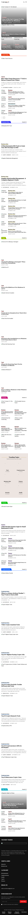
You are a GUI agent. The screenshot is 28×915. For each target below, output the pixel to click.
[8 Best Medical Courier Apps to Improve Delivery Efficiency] (4, 192)
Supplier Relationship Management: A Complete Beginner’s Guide (13, 179)
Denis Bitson (6, 693)
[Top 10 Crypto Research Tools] (14, 703)
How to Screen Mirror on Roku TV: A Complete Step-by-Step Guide (16, 106)
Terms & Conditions (16, 913)
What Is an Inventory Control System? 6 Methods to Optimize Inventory (17, 216)
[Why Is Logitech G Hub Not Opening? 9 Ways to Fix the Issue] (21, 438)
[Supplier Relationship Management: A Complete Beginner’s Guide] (14, 166)
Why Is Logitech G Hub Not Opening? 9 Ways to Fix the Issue (20, 446)
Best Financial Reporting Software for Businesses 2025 (17, 563)
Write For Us (4, 866)
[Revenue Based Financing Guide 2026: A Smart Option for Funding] (4, 540)
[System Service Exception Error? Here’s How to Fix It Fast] (14, 300)
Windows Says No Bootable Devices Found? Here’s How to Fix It (7, 47)
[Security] (7, 490)
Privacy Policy (9, 913)
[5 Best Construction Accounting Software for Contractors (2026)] (4, 547)
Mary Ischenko (6, 784)
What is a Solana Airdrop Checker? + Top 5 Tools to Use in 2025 (13, 594)
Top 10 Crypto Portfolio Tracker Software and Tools (11, 685)
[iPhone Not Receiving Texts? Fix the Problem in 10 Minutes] (14, 352)
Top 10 (2, 879)
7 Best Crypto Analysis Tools (10, 625)
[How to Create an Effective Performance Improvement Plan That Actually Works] (4, 231)
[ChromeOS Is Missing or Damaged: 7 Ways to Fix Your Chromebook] (14, 249)
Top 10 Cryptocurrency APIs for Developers (11, 746)
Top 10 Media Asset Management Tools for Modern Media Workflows (17, 113)
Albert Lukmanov (8, 22)
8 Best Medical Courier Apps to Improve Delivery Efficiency (15, 193)
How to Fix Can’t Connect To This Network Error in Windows (13, 20)
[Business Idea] (7, 478)
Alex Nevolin (6, 187)
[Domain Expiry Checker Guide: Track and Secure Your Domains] (4, 208)
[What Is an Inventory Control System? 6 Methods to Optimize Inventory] (4, 215)
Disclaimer (24, 912)
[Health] (21, 490)
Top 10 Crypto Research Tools (10, 716)
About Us (3, 864)
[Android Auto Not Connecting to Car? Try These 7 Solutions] (20, 43)
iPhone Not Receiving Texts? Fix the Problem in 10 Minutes (11, 365)
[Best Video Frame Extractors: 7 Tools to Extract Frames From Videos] (14, 66)
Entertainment (4, 873)
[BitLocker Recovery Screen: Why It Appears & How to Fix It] (7, 438)
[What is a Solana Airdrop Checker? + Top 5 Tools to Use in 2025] (14, 581)
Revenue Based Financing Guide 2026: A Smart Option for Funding (17, 541)
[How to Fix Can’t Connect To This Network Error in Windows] (14, 15)
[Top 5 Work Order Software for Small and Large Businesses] (4, 200)
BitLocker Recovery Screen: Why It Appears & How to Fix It (7, 446)
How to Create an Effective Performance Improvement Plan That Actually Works (17, 232)
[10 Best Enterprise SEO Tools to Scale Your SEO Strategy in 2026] (14, 133)
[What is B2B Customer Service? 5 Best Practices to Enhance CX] (4, 223)
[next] (4, 117)
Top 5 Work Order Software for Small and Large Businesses (17, 201)
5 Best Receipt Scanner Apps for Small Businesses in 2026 (13, 527)
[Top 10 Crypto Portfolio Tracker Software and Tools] (14, 672)
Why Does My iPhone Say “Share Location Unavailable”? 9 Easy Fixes (16, 92)
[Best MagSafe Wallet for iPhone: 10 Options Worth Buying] (14, 30)
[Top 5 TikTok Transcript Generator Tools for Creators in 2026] (4, 98)
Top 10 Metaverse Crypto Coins (11, 777)
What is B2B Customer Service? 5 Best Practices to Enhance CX (17, 224)
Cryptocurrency (5, 875)
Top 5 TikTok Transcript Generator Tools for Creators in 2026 (16, 99)
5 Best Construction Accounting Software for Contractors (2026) (16, 548)
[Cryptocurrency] (21, 467)
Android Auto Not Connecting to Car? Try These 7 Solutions (20, 47)
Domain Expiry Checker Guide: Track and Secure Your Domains (16, 208)
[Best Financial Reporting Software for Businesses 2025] (4, 562)
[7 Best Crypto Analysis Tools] (14, 612)
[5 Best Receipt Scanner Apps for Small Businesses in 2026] (14, 514)
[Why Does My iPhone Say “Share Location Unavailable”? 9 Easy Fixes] (4, 92)
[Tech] (7, 467)
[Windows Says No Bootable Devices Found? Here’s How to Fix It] (7, 43)
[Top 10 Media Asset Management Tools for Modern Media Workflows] (4, 112)
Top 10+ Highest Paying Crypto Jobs (12, 654)
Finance (3, 881)
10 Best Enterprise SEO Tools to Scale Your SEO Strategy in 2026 (13, 146)
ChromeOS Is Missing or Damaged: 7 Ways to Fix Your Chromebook (13, 262)
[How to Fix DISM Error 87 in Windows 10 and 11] (14, 275)
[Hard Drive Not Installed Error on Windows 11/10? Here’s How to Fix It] (14, 326)
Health (2, 877)
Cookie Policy (3, 913)
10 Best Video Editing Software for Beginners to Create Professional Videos (16, 814)
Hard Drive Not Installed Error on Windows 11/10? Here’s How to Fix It (13, 339)
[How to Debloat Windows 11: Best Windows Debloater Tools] (14, 377)
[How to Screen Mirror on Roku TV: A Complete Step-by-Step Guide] (4, 105)
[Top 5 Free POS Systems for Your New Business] (4, 555)
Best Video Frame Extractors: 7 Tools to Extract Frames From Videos (14, 79)
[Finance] (21, 478)
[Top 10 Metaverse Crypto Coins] (14, 765)
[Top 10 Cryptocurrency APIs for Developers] (14, 733)
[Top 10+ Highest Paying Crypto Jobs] (14, 642)
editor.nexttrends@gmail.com (7, 888)
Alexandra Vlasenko (7, 87)
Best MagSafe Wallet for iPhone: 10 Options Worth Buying (13, 804)
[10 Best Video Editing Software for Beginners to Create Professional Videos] (4, 813)
